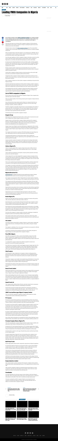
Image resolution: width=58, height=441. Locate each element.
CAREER (25, 435)
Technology (27, 7)
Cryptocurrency (22, 7)
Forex (31, 7)
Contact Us (22, 435)
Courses (43, 435)
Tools (40, 435)
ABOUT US (14, 435)
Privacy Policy (30, 435)
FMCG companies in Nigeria (22, 48)
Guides (37, 435)
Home (7, 7)
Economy (13, 7)
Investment (35, 7)
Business (17, 7)
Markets (39, 7)
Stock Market (44, 7)
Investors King (7, 15)
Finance (10, 7)
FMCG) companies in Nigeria (23, 37)
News (48, 7)
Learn (51, 7)
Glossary (34, 435)
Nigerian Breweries (8, 174)
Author (18, 435)
